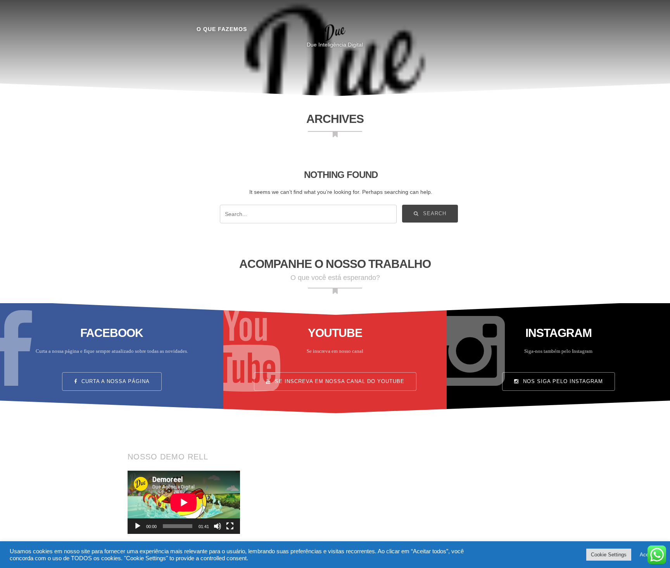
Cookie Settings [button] (609, 555)
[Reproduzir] (138, 526)
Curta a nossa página (114, 381)
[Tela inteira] (230, 526)
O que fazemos (222, 29)
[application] (184, 502)
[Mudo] (217, 526)
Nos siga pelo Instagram (562, 381)
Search (433, 213)
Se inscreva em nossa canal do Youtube (338, 381)
